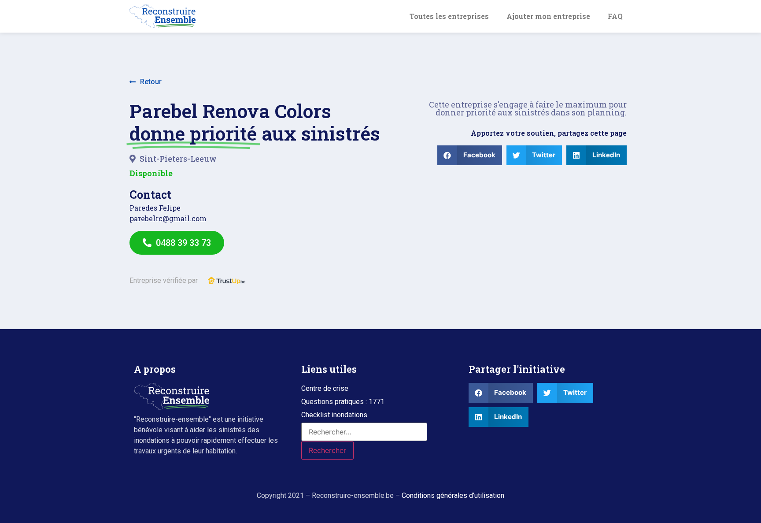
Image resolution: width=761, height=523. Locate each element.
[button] (145, 82)
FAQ (615, 16)
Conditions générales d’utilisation (453, 495)
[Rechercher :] (364, 432)
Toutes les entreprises (449, 16)
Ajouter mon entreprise (548, 16)
